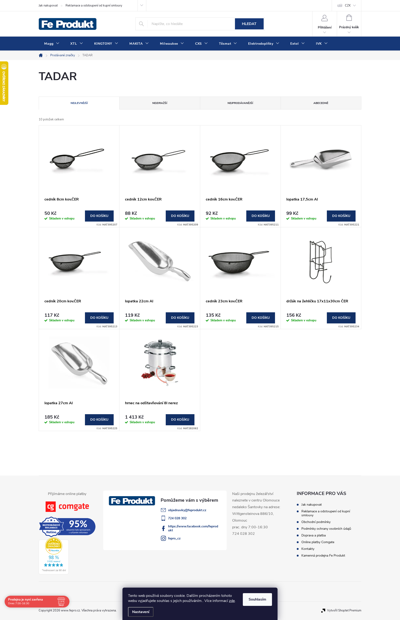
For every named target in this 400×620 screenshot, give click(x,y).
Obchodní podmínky (316, 522)
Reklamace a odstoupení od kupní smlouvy (94, 5)
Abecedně (320, 103)
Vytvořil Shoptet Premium (344, 610)
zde (232, 600)
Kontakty (307, 549)
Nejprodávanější (240, 103)
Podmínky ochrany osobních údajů (326, 528)
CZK (348, 5)
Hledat (249, 23)
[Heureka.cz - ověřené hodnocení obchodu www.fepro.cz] (54, 555)
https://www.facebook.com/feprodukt (193, 528)
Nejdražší (159, 103)
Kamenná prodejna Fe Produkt (323, 555)
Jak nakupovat (48, 5)
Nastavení (140, 611)
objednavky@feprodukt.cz (187, 510)
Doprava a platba (313, 535)
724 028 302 (177, 518)
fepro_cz (174, 538)
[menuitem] (52, 44)
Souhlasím (257, 599)
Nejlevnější (79, 103)
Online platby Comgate (317, 542)
